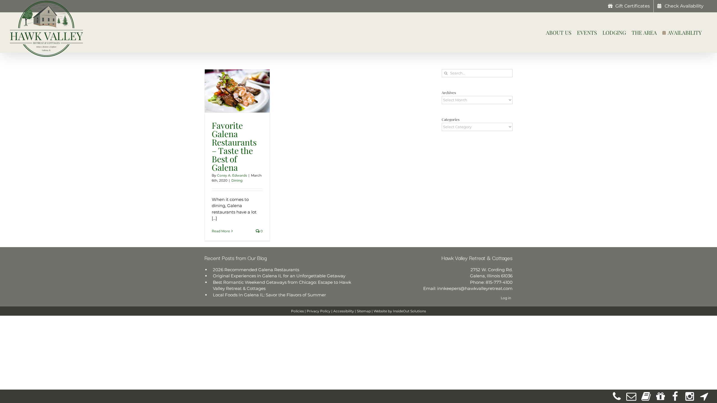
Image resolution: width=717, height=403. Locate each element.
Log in (506, 298)
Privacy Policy (318, 311)
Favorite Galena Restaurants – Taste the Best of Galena (234, 146)
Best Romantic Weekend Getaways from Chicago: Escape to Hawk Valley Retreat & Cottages (282, 285)
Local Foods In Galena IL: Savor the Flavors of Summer (269, 294)
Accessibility (343, 311)
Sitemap (364, 311)
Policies (297, 311)
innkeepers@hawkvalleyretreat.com (475, 288)
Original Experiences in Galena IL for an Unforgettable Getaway (279, 275)
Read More (221, 231)
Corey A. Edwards (232, 175)
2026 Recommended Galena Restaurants (256, 269)
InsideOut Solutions (409, 311)
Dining (237, 180)
